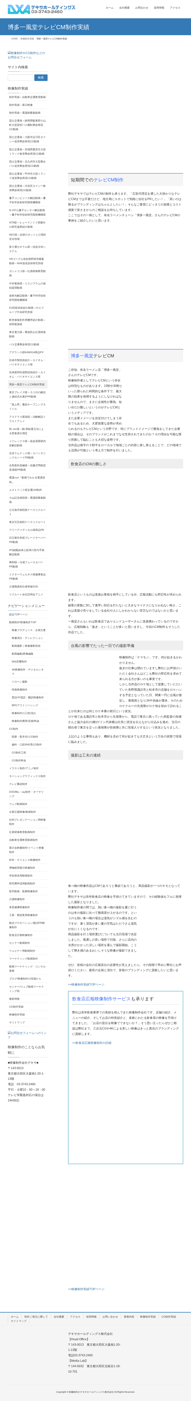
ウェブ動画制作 (18, 803)
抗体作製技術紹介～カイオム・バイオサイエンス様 (27, 362)
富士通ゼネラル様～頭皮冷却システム (27, 249)
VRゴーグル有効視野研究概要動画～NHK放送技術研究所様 (26, 261)
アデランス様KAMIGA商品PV (26, 352)
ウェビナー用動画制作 (22, 950)
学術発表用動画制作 (21, 875)
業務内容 (129, 1316)
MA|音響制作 (19, 661)
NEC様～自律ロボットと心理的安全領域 (27, 236)
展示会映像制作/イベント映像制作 (26, 850)
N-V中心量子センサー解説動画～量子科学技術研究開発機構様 (27, 212)
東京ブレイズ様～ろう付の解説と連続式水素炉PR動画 (27, 394)
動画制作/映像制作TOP (22, 622)
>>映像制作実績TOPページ (86, 984)
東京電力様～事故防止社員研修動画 (27, 334)
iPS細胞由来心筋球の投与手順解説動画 (26, 552)
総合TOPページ (18, 614)
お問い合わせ (110, 1316)
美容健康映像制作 (19, 907)
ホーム (15, 1316)
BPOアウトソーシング (25, 705)
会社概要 (59, 1316)
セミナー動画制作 (19, 942)
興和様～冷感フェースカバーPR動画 (26, 564)
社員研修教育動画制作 (22, 832)
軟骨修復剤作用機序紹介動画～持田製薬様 (27, 322)
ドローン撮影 (19, 681)
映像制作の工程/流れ (24, 713)
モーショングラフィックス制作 (27, 776)
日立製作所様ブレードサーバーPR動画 (27, 540)
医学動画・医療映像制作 (23, 891)
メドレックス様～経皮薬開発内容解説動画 (27, 443)
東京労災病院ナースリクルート (27, 522)
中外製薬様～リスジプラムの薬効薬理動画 (27, 285)
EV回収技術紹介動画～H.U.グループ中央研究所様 (26, 310)
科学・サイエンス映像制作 (24, 859)
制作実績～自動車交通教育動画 (27, 97)
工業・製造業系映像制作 (23, 915)
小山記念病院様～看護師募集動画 (27, 500)
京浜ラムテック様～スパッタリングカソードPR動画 (27, 455)
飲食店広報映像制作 (21, 935)
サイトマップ (17, 1022)
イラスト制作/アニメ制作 (24, 768)
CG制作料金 (19, 760)
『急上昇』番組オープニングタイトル (27, 406)
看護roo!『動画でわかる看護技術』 (27, 479)
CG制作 (13, 728)
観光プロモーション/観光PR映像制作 (27, 925)
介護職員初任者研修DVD (23, 586)
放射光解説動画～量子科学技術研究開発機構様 (27, 297)
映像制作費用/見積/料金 (25, 720)
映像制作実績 (18, 88)
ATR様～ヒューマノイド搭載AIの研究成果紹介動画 (27, 224)
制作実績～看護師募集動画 (24, 112)
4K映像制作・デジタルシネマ (28, 671)
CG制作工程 (19, 752)
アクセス (75, 1316)
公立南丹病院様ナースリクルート (27, 512)
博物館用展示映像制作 (22, 867)
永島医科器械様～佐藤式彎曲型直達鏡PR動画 (27, 467)
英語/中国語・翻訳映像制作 (28, 697)
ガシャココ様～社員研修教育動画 (27, 273)
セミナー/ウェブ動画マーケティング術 (26, 988)
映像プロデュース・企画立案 (29, 630)
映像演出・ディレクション (27, 637)
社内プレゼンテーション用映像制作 (27, 821)
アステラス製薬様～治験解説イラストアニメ (27, 419)
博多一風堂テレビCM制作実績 (27, 384)
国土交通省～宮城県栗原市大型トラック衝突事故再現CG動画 (27, 151)
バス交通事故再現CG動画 (24, 344)
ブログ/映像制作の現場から (25, 978)
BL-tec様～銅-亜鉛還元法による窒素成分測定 (26, 431)
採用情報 (91, 1316)
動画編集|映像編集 (22, 653)
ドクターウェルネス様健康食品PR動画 (27, 576)
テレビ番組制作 (18, 783)
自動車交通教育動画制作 (23, 839)
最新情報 (14, 998)
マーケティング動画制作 (23, 958)
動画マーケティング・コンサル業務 (27, 968)
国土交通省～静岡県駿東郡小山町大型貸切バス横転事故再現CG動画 (27, 125)
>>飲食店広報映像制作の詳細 (91, 1042)
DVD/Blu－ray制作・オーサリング (26, 794)
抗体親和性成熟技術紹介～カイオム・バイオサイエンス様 (27, 374)
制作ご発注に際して (36, 1316)
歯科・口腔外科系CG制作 (27, 744)
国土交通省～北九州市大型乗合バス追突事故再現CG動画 (27, 163)
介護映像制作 (17, 899)
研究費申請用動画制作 (22, 883)
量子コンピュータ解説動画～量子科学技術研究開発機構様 (27, 200)
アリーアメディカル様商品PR (26, 529)
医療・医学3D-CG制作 (25, 736)
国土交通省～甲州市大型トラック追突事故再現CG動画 (27, 175)
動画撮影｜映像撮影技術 (26, 645)
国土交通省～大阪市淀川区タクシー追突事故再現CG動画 (27, 139)
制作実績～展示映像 (21, 104)
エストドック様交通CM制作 (25, 489)
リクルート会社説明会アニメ (26, 594)
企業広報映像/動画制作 (22, 811)
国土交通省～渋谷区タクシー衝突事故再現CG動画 (27, 188)
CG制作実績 (16, 1006)
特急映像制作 (19, 689)
